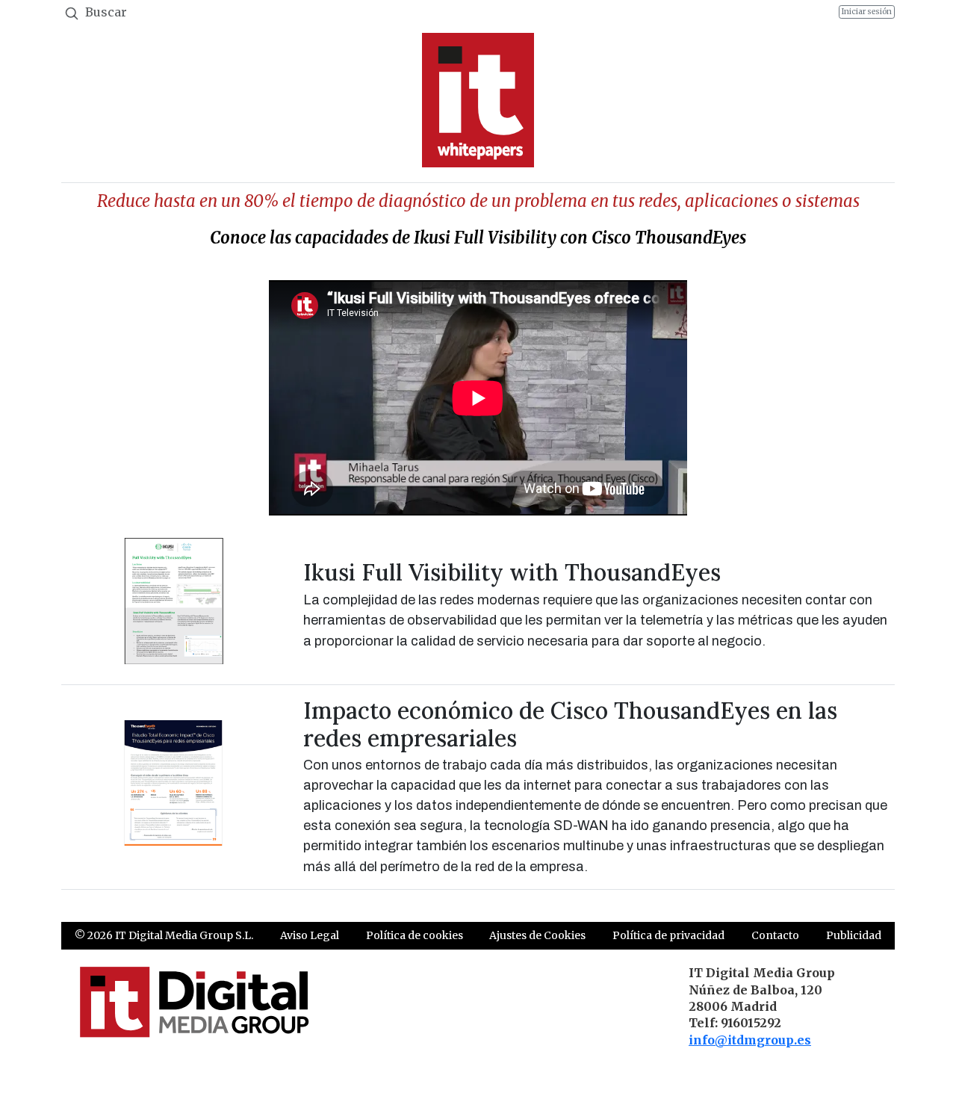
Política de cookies (414, 935)
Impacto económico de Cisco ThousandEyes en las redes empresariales (570, 724)
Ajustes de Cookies (537, 935)
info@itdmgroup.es (750, 1039)
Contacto (775, 935)
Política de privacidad (668, 935)
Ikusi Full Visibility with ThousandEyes (512, 571)
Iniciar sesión (867, 11)
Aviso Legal (309, 935)
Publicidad (853, 935)
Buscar (104, 11)
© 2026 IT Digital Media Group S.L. (164, 935)
